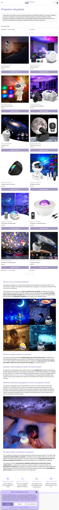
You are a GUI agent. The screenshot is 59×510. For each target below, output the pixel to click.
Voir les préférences (31, 504)
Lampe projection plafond (37, 106)
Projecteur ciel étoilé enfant (8, 262)
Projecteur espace (35, 262)
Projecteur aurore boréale (8, 184)
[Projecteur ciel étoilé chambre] (44, 206)
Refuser (20, 504)
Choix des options (44, 189)
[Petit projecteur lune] (44, 128)
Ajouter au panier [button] (15, 72)
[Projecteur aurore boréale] (15, 167)
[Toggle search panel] (54, 2)
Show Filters (6, 26)
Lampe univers (5, 145)
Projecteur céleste (35, 184)
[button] (36, 492)
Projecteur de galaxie (6, 65)
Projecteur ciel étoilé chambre (38, 223)
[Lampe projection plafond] (44, 89)
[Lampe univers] (15, 128)
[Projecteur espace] (44, 245)
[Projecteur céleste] (44, 167)
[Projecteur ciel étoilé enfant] (15, 245)
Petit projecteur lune (35, 145)
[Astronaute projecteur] (15, 89)
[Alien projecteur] (15, 50)
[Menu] (3, 2)
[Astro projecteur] (44, 50)
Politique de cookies (14, 507)
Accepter (8, 504)
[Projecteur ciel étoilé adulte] (15, 206)
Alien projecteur (5, 67)
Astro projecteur (34, 67)
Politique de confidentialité (23, 507)
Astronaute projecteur (7, 106)
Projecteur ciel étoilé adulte (8, 223)
